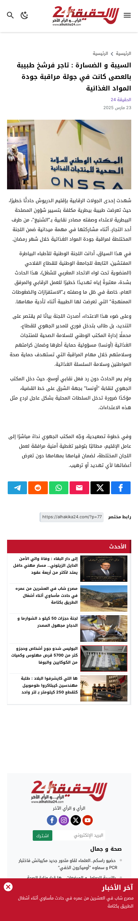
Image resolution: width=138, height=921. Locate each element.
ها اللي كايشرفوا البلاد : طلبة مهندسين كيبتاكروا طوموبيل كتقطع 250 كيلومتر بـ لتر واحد (49, 685)
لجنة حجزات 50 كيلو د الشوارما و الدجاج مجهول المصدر (47, 622)
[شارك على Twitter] (100, 488)
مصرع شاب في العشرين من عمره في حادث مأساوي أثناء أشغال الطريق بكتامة (46, 595)
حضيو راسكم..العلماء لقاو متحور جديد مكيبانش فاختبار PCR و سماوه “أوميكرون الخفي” (68, 864)
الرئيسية (100, 53)
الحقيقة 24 (121, 100)
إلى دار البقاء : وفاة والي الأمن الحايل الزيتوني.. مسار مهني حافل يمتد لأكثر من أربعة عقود (45, 565)
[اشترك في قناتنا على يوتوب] (87, 820)
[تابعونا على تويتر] (76, 820)
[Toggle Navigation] (129, 16)
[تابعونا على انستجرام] (64, 820)
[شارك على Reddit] (38, 488)
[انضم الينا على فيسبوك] (52, 820)
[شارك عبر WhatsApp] (59, 488)
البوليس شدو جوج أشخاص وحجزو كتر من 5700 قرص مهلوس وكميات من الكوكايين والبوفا (44, 655)
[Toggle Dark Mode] (25, 16)
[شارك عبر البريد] (79, 488)
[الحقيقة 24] (69, 792)
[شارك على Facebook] (121, 488)
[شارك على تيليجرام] (17, 488)
